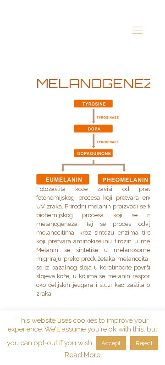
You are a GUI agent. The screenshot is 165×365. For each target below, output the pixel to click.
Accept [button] (111, 343)
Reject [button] (144, 343)
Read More (82, 355)
